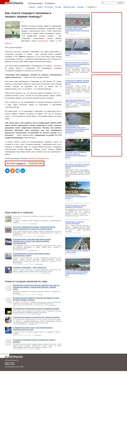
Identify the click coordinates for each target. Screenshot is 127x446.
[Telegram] (17, 170)
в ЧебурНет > (91, 7)
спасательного (42, 41)
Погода (58, 7)
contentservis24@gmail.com (38, 158)
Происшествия (69, 7)
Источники (48, 7)
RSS (22, 366)
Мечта (8, 43)
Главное (31, 7)
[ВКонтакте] (7, 170)
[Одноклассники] (12, 170)
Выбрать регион (9, 364)
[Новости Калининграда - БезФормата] (12, 2)
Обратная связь (9, 362)
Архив (39, 7)
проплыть (58, 66)
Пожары (80, 7)
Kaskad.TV (21, 163)
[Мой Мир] (22, 170)
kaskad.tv (11, 39)
